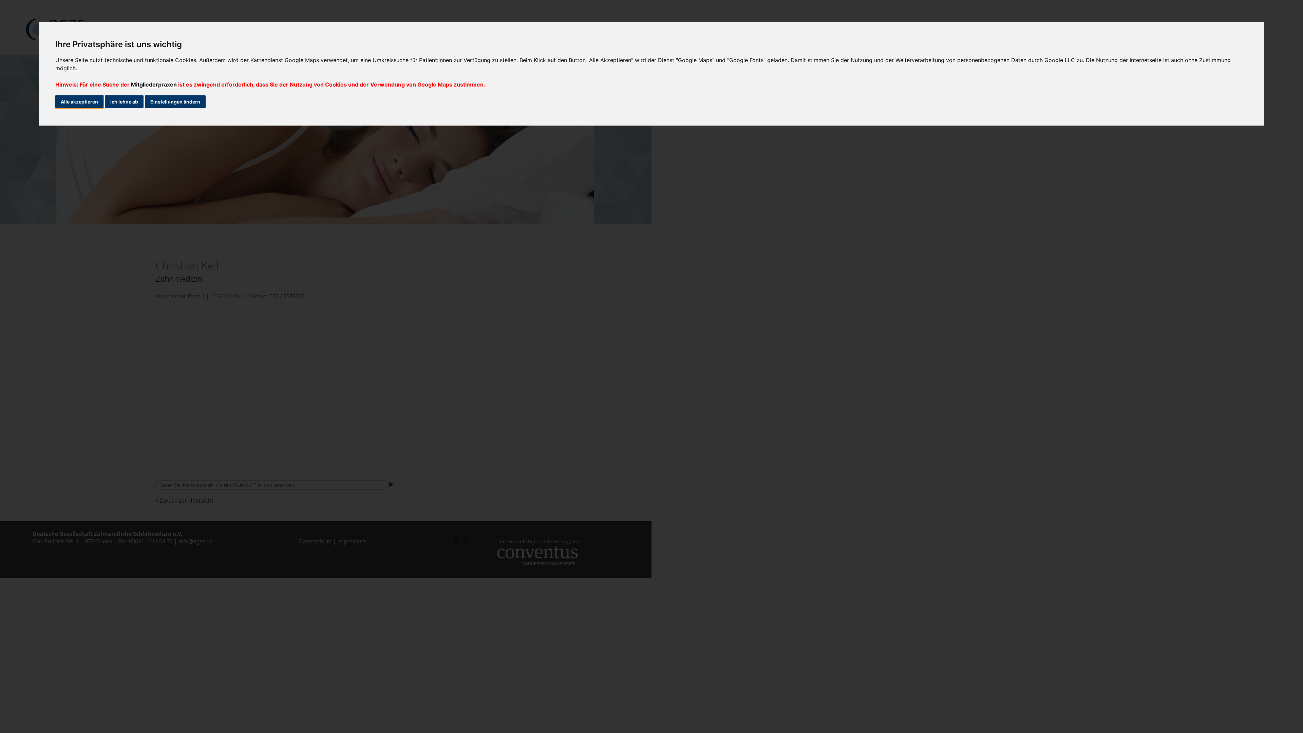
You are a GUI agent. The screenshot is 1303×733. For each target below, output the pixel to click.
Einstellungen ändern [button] (175, 102)
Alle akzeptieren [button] (79, 102)
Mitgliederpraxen (154, 84)
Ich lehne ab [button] (124, 102)
